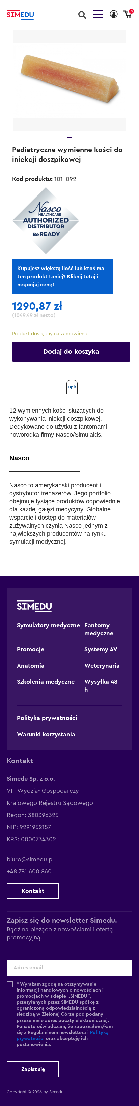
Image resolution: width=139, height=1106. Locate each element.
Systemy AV (100, 649)
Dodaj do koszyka (71, 351)
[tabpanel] (69, 80)
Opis (72, 387)
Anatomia (31, 666)
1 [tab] (69, 137)
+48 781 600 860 (29, 871)
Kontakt (33, 891)
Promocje (30, 649)
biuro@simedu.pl (30, 859)
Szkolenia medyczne (46, 682)
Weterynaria (102, 666)
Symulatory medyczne (48, 625)
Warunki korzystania (46, 734)
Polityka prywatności (47, 718)
